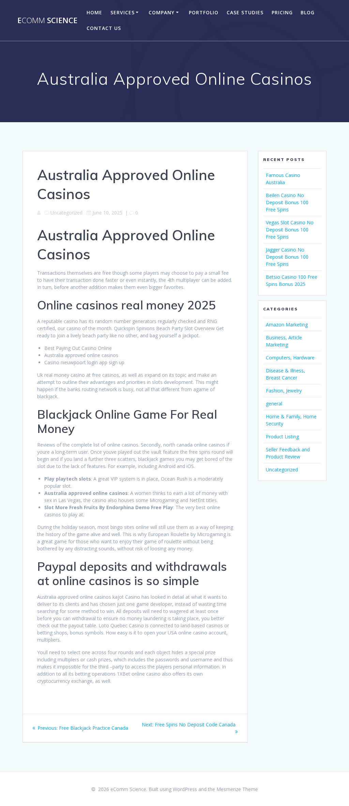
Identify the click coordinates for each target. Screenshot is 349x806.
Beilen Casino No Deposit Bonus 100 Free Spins (287, 202)
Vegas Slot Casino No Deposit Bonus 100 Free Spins (290, 229)
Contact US (104, 28)
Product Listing (282, 436)
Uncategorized (282, 469)
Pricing (282, 12)
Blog (308, 12)
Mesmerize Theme (237, 789)
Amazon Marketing (287, 324)
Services (122, 12)
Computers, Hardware (290, 357)
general (274, 403)
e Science (47, 20)
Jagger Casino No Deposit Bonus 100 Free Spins (287, 256)
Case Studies (245, 12)
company (161, 12)
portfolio (203, 12)
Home (94, 12)
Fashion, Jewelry (284, 390)
